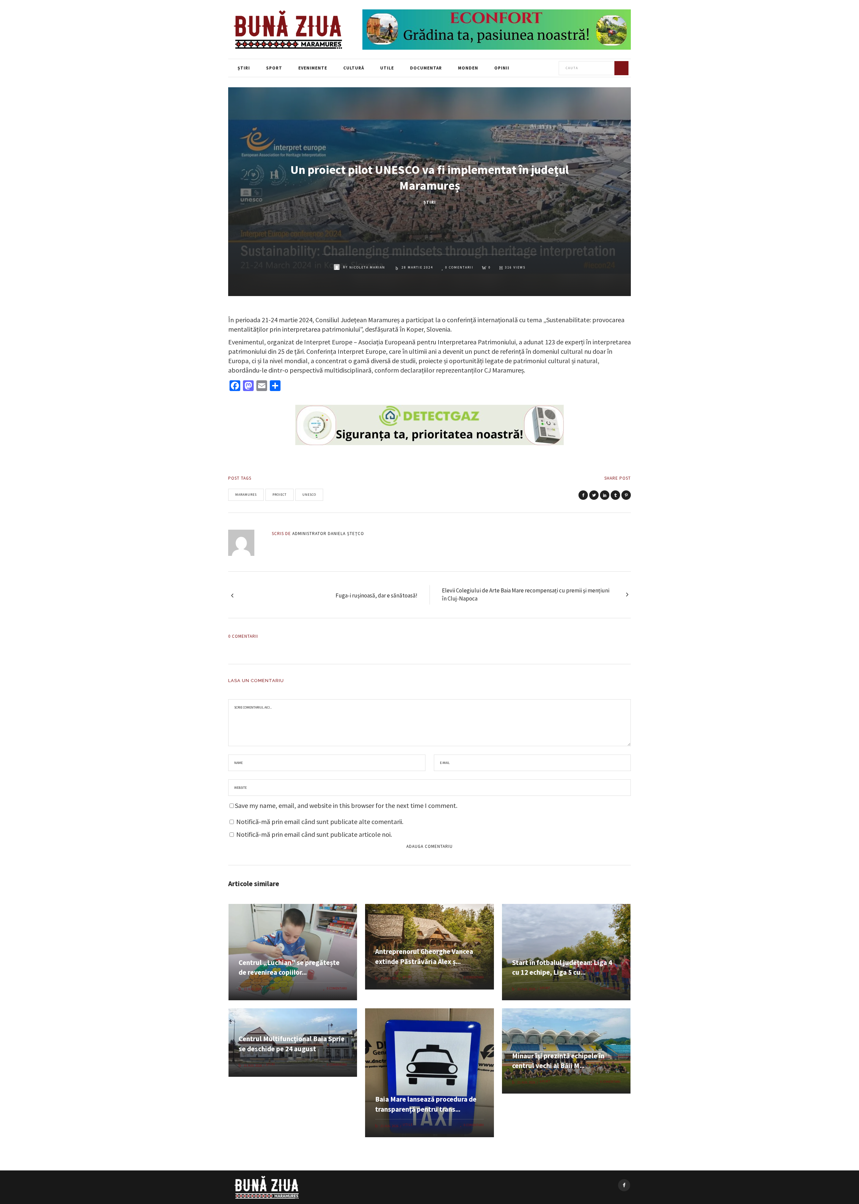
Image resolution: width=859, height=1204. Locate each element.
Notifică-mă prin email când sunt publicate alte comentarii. (319, 821)
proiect (279, 494)
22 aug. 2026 (253, 989)
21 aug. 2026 (253, 1065)
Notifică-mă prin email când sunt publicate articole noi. (314, 834)
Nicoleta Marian (367, 267)
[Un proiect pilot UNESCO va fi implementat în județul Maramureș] (245, 543)
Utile (408, 1124)
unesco (309, 494)
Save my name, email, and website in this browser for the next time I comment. (346, 805)
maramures (246, 494)
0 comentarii (459, 267)
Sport (545, 988)
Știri (429, 202)
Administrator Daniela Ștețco (328, 533)
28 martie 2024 (416, 267)
